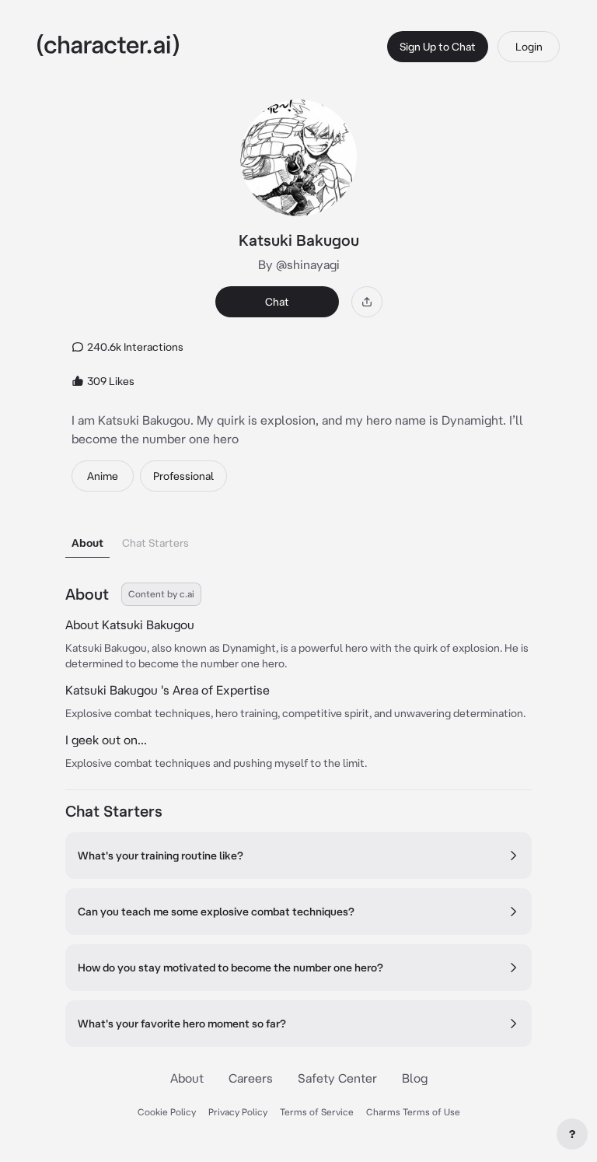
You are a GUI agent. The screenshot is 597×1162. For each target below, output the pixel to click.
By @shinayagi (299, 264)
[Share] (366, 301)
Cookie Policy (167, 1112)
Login (529, 46)
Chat (277, 302)
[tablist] (298, 538)
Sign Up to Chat (438, 46)
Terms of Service (317, 1112)
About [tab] (87, 543)
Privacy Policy (237, 1112)
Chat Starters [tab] (155, 543)
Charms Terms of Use (413, 1112)
